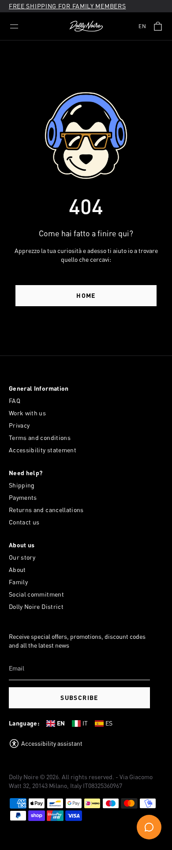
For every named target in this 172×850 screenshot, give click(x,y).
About (17, 569)
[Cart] (158, 26)
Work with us (27, 413)
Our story (22, 557)
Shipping (22, 485)
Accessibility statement (42, 450)
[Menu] (14, 26)
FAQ (14, 400)
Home (86, 295)
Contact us (24, 522)
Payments (23, 497)
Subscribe (79, 697)
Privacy (19, 425)
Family (18, 582)
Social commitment (36, 594)
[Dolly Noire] (86, 26)
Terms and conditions (40, 437)
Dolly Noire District (36, 606)
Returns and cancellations (46, 509)
